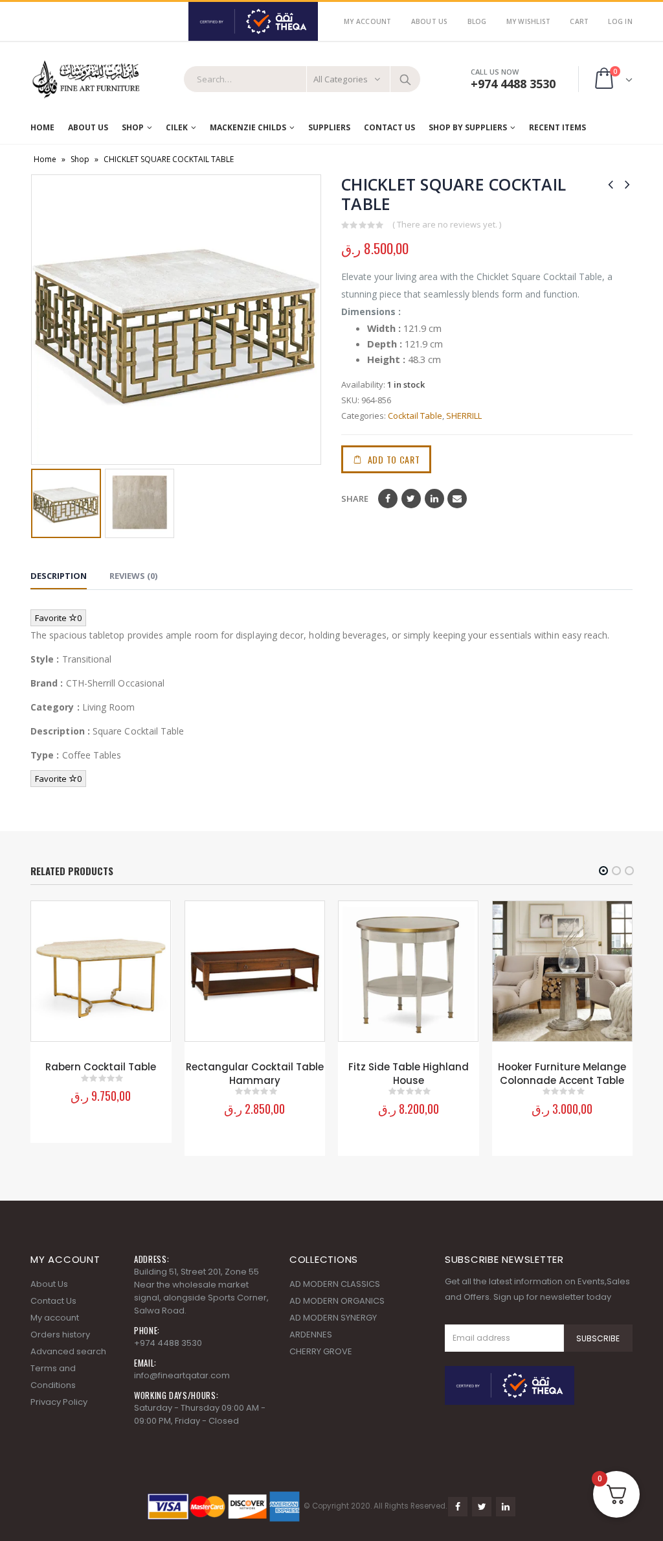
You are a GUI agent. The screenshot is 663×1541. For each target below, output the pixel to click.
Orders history (60, 1334)
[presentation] (40, 319)
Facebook (388, 498)
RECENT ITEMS (557, 127)
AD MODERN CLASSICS (334, 1284)
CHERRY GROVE (320, 1351)
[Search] (405, 79)
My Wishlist (528, 21)
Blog (477, 21)
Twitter (411, 498)
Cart (579, 21)
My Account (368, 21)
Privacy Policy (58, 1402)
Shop (133, 127)
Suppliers (329, 127)
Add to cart (394, 459)
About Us (429, 21)
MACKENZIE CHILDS (248, 127)
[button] (603, 870)
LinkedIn (434, 498)
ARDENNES (310, 1334)
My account (54, 1318)
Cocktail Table (415, 415)
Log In (620, 21)
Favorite (58, 618)
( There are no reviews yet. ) (446, 224)
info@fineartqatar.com (182, 1375)
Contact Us (389, 127)
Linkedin (505, 1506)
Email (457, 498)
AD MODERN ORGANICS (337, 1301)
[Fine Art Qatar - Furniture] (85, 79)
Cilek (177, 127)
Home (42, 127)
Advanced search (68, 1351)
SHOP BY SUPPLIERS (468, 127)
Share (354, 498)
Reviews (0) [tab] (133, 576)
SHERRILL (464, 415)
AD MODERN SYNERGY (333, 1318)
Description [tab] (58, 576)
